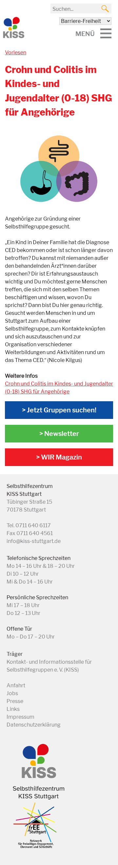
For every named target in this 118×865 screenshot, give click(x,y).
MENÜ (85, 34)
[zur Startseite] (13, 37)
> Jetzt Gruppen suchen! (59, 410)
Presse (15, 701)
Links (13, 709)
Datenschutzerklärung (34, 725)
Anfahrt (16, 685)
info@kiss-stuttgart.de (34, 541)
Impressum (20, 717)
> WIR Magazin (59, 457)
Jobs (12, 693)
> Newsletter (59, 434)
